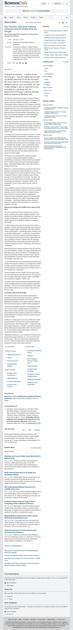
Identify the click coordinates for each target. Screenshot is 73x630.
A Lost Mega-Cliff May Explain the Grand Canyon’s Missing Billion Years (55, 123)
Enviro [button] (26, 17)
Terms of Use (61, 619)
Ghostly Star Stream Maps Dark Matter (55, 38)
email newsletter (44, 11)
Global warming (32, 366)
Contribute (26, 619)
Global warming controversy (32, 383)
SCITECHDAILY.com (17, 546)
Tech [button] (18, 17)
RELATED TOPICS (9, 347)
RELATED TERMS (29, 347)
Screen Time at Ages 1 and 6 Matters (54, 43)
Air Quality (47, 85)
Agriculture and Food (14, 355)
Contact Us (10, 614)
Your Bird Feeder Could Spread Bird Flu (55, 35)
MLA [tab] (23, 430)
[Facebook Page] (48, 3)
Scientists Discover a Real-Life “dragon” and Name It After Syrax (55, 112)
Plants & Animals (10, 351)
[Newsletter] (67, 3)
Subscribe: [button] (58, 3)
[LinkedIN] (23, 63)
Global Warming (12, 378)
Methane (30, 356)
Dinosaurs (47, 93)
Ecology (46, 79)
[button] (60, 22)
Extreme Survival (12, 361)
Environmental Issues (14, 381)
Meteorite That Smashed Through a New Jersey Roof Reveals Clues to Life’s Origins (56, 127)
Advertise (33, 619)
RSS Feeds (10, 585)
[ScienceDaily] (16, 3)
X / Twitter (9, 599)
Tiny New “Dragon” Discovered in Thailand (56, 55)
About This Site (12, 619)
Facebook (9, 596)
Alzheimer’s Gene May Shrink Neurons (55, 57)
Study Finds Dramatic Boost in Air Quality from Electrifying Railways (20, 474)
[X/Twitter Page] (52, 3)
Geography (47, 82)
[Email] (26, 63)
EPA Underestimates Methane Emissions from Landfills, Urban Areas (20, 488)
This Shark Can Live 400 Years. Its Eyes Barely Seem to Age (55, 116)
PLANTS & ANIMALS (48, 65)
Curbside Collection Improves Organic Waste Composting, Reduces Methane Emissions (19, 502)
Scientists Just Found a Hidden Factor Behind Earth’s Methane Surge (22, 457)
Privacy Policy (41, 619)
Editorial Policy (51, 619)
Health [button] (11, 17)
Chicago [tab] (37, 430)
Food (45, 71)
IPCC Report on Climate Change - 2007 (32, 361)
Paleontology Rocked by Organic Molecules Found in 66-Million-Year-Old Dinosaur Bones (55, 147)
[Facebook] (14, 63)
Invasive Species (49, 74)
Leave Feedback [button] (11, 611)
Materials (7, 396)
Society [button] (33, 17)
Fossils (46, 96)
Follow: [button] (44, 3)
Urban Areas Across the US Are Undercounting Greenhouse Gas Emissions (20, 531)
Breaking (46, 26)
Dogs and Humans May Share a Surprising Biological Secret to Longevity (21, 551)
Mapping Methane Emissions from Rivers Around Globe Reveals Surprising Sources (21, 517)
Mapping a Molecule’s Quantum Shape (55, 45)
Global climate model (34, 379)
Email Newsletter (11, 583)
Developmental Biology (12, 365)
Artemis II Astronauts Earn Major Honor (55, 52)
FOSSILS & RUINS (47, 87)
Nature (9, 358)
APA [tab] (29, 430)
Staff (20, 619)
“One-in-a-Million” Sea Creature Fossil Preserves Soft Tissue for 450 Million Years (56, 138)
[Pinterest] (20, 63)
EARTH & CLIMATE (48, 76)
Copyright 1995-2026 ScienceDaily (15, 622)
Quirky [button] (41, 17)
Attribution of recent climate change (33, 375)
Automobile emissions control (34, 352)
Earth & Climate (10, 370)
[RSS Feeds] (63, 3)
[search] (67, 17)
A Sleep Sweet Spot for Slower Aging (54, 40)
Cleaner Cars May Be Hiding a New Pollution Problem (21, 555)
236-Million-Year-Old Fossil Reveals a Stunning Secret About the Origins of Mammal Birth (21, 564)
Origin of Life (47, 90)
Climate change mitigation (32, 370)
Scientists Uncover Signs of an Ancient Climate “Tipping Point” (22, 559)
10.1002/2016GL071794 (33, 423)
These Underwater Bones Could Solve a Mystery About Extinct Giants (55, 131)
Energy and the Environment (12, 374)
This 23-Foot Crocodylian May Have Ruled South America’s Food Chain (56, 142)
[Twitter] (17, 63)
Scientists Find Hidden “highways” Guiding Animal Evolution (56, 108)
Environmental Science (11, 385)
